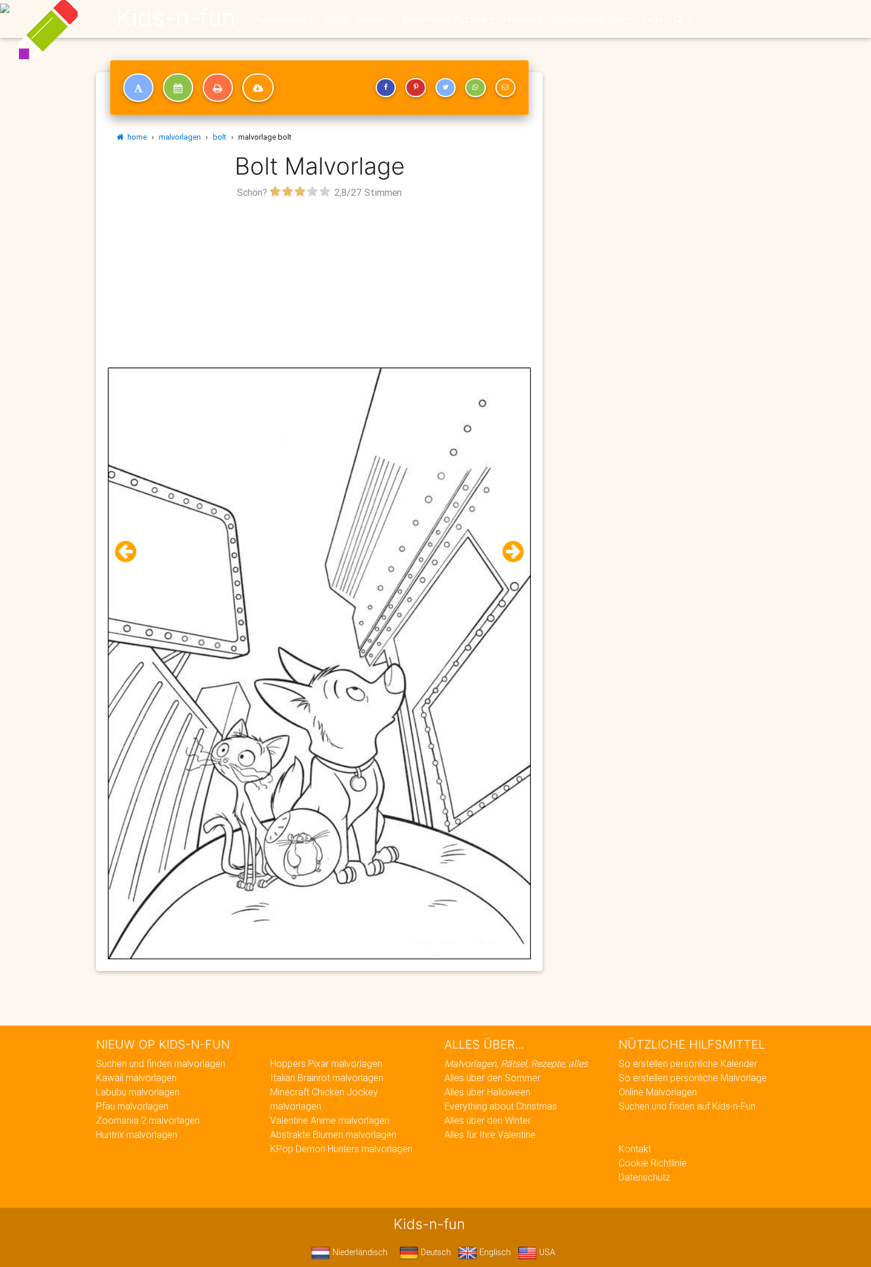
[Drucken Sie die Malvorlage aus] (218, 87)
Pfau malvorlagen (132, 1106)
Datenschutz (644, 1177)
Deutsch (434, 1252)
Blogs (336, 19)
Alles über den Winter (487, 1120)
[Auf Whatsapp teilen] (475, 87)
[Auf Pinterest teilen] (415, 87)
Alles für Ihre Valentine (490, 1134)
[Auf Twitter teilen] (446, 87)
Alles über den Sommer (492, 1078)
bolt (219, 137)
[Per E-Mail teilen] (505, 87)
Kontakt (635, 1149)
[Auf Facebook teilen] (386, 87)
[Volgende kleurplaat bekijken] (508, 551)
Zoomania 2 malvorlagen (148, 1120)
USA (546, 1252)
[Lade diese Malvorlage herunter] (258, 87)
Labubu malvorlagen (138, 1092)
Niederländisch (359, 1252)
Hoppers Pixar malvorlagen (326, 1063)
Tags (652, 19)
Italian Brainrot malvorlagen (326, 1078)
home (135, 137)
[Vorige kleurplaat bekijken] (130, 551)
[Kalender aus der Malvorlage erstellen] (178, 87)
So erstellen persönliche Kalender (688, 1063)
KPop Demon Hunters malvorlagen (341, 1149)
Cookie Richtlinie (653, 1163)
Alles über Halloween (487, 1092)
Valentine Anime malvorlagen (329, 1120)
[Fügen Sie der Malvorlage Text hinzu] (138, 87)
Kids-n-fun (175, 17)
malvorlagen (180, 137)
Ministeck (523, 19)
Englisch (494, 1252)
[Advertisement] (319, 284)
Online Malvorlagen (658, 1092)
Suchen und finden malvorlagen (160, 1063)
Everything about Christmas (500, 1106)
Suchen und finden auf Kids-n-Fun (687, 1106)
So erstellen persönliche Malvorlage (693, 1078)
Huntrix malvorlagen (136, 1134)
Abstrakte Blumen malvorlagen (333, 1134)
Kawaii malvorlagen (136, 1078)
